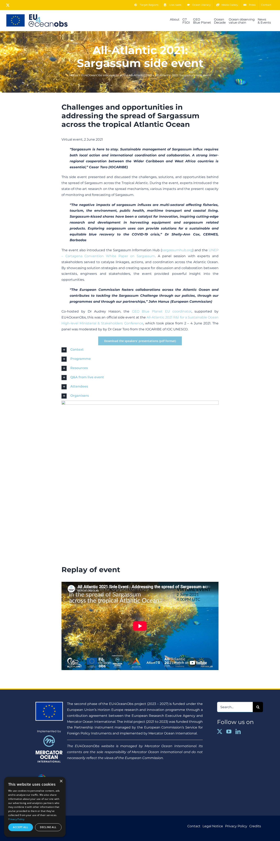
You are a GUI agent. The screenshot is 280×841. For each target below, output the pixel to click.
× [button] (61, 781)
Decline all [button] (48, 827)
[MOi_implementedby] (49, 731)
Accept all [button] (20, 827)
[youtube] (228, 731)
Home (73, 75)
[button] (140, 350)
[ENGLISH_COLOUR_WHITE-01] (49, 773)
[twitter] (219, 731)
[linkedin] (238, 731)
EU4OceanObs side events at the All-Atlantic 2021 (116, 75)
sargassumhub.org (177, 250)
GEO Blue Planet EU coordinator (161, 311)
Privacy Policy (16, 819)
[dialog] (35, 807)
